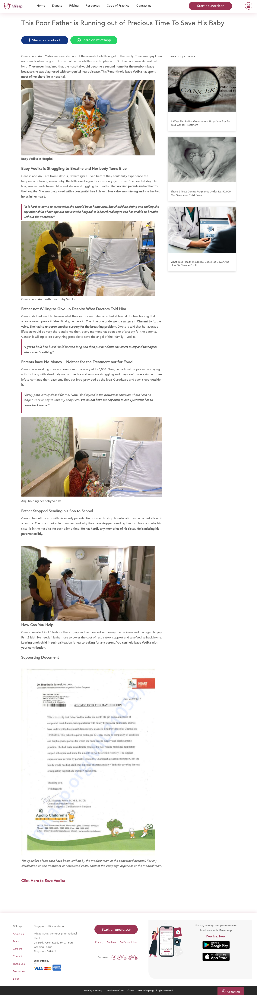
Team (16, 941)
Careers (17, 948)
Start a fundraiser (116, 929)
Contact (17, 956)
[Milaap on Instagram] (130, 957)
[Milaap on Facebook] (114, 957)
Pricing (99, 942)
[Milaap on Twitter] (119, 957)
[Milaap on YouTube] (135, 957)
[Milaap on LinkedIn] (125, 957)
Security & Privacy (93, 990)
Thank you (19, 963)
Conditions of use (115, 990)
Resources (19, 971)
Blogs (16, 978)
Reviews (111, 942)
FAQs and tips (128, 942)
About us (18, 934)
